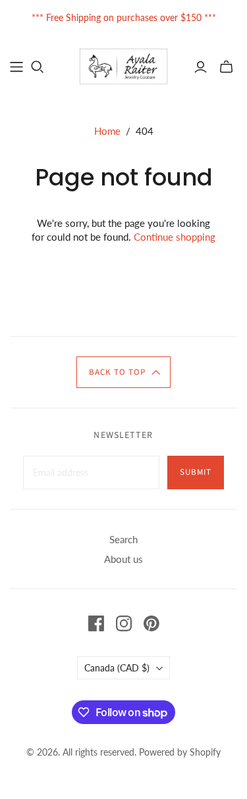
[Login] (200, 67)
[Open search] (37, 67)
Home (107, 131)
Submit (195, 472)
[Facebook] (96, 623)
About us (123, 559)
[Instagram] (124, 623)
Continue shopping (174, 237)
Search (123, 539)
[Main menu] (16, 67)
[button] (123, 372)
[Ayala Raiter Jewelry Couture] (123, 65)
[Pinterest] (151, 623)
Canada (117, 667)
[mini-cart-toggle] (226, 67)
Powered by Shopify (180, 752)
